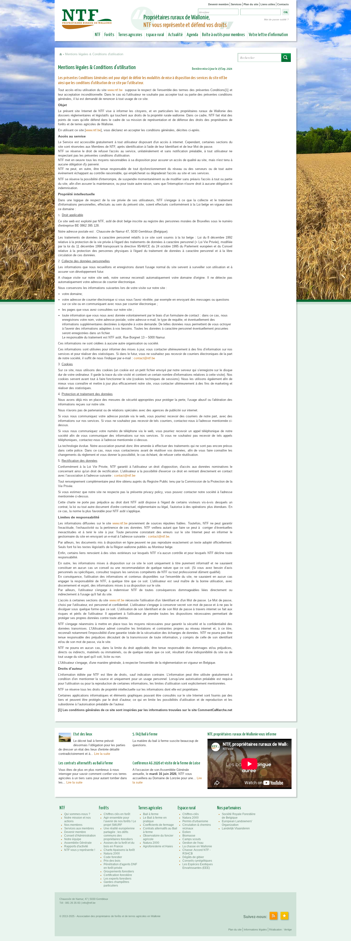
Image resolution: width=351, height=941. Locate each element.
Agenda (192, 35)
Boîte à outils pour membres (223, 35)
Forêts (109, 35)
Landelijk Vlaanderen (236, 828)
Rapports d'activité (76, 846)
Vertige (288, 929)
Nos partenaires (229, 808)
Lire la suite (102, 754)
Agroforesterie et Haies (158, 846)
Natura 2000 (112, 853)
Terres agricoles (130, 35)
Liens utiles (268, 4)
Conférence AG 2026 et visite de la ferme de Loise (166, 763)
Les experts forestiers (117, 878)
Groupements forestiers (119, 871)
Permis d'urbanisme (195, 821)
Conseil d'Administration (80, 835)
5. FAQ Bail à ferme (145, 734)
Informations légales (255, 929)
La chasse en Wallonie (197, 846)
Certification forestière (118, 875)
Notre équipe (72, 839)
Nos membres (73, 824)
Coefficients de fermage (158, 824)
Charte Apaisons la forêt (119, 850)
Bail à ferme (151, 814)
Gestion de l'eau (192, 842)
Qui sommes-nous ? (77, 814)
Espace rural (155, 35)
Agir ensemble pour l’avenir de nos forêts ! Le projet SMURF (120, 821)
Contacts (283, 4)
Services (236, 4)
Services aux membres (79, 828)
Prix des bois (112, 860)
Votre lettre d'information (268, 35)
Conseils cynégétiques (197, 860)
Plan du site (251, 4)
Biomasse (188, 835)
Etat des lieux (82, 734)
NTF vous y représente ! (79, 850)
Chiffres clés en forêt (117, 814)
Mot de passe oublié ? (276, 19)
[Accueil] (87, 25)
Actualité (175, 35)
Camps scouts (191, 839)
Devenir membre (218, 4)
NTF (97, 35)
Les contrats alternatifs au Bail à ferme (85, 763)
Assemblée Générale (78, 842)
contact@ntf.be (158, 536)
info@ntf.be (89, 902)
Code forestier (113, 857)
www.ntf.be (114, 90)
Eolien (186, 832)
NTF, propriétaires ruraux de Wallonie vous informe (241, 734)
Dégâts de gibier (193, 857)
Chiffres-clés (190, 814)
